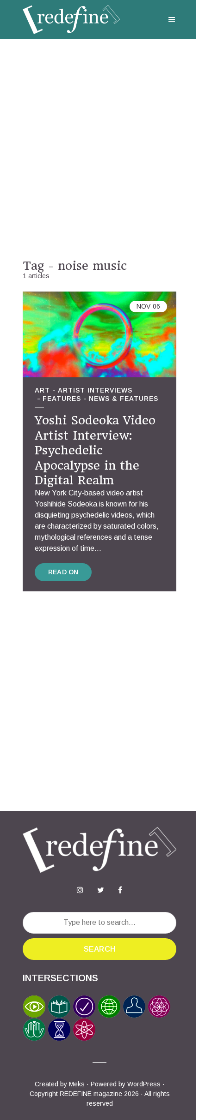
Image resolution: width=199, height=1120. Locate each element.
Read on (63, 572)
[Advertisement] (99, 149)
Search (99, 949)
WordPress (144, 1084)
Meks (77, 1084)
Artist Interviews (95, 390)
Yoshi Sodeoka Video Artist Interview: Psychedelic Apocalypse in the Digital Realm (95, 450)
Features (62, 398)
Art (42, 390)
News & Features (123, 398)
